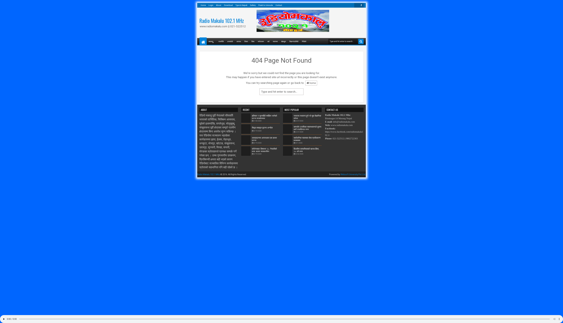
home (312, 82)
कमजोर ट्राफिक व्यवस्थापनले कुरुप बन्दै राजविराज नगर (307, 128)
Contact (278, 5)
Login (210, 5)
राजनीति (221, 41)
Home (203, 5)
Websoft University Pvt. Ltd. (353, 174)
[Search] (361, 41)
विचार (246, 41)
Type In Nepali (241, 5)
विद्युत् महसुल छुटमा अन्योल (262, 127)
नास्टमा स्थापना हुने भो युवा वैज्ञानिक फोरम (307, 117)
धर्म (268, 41)
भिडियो (304, 41)
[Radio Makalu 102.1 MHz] (203, 41)
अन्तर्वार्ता (230, 41)
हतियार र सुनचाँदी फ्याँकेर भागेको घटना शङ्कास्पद (264, 117)
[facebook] (361, 5)
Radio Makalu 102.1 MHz (221, 20)
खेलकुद (283, 41)
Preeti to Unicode (265, 5)
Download (228, 5)
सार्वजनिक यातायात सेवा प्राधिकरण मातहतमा (307, 139)
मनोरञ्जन (261, 41)
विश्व (252, 41)
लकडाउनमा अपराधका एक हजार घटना (264, 139)
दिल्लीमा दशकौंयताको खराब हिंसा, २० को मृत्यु (306, 150)
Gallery (253, 5)
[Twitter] (356, 5)
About (218, 5)
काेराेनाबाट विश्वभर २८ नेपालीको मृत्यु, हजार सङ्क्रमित (264, 150)
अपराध (238, 41)
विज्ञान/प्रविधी (293, 41)
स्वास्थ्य (275, 41)
